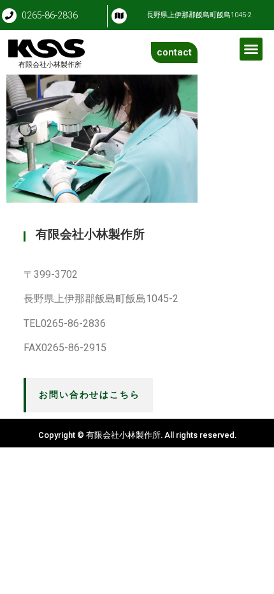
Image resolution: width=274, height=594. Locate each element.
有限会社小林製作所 (53, 65)
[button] (251, 49)
